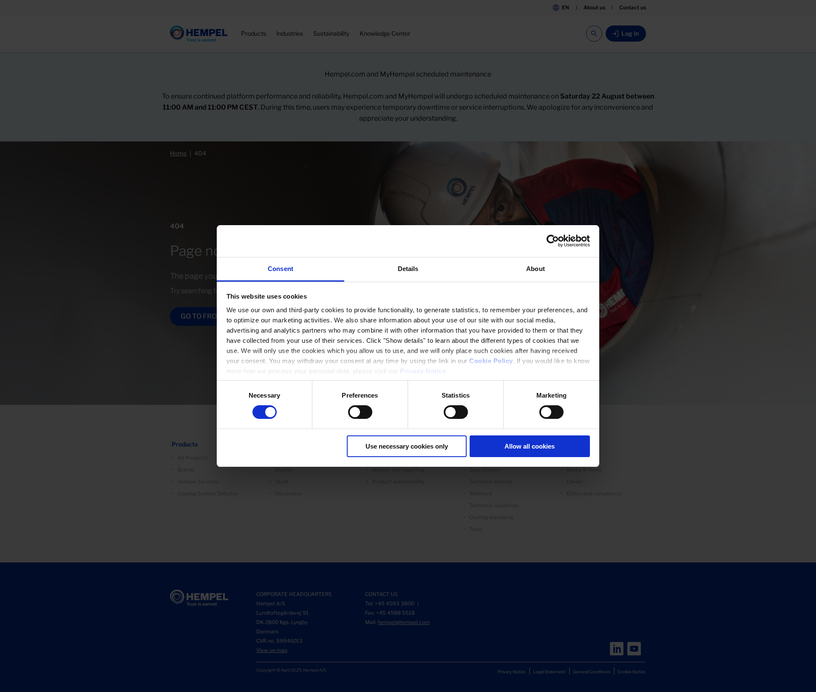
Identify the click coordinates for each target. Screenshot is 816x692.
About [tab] (535, 268)
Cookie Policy (491, 360)
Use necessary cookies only (407, 446)
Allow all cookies (529, 446)
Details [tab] (408, 268)
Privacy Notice (423, 371)
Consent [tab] (280, 268)
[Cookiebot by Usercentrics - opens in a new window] (553, 240)
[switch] (360, 412)
